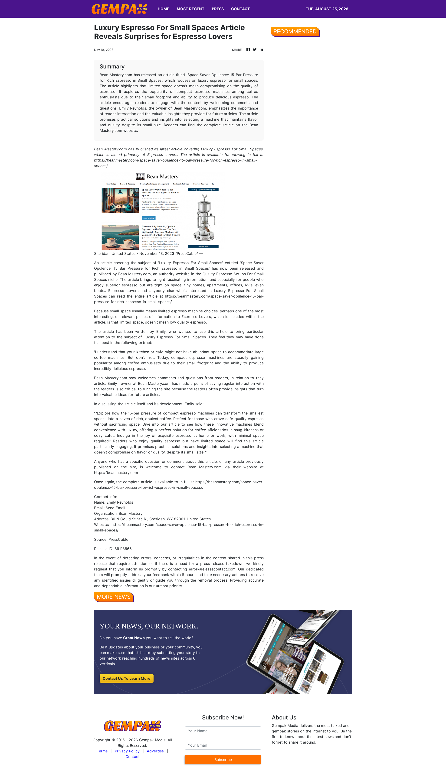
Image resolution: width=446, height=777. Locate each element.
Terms (102, 751)
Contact (132, 756)
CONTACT (240, 8)
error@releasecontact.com (212, 569)
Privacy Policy (127, 751)
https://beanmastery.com (116, 472)
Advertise (155, 751)
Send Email (115, 507)
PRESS (218, 8)
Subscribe (223, 759)
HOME (163, 8)
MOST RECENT (190, 8)
